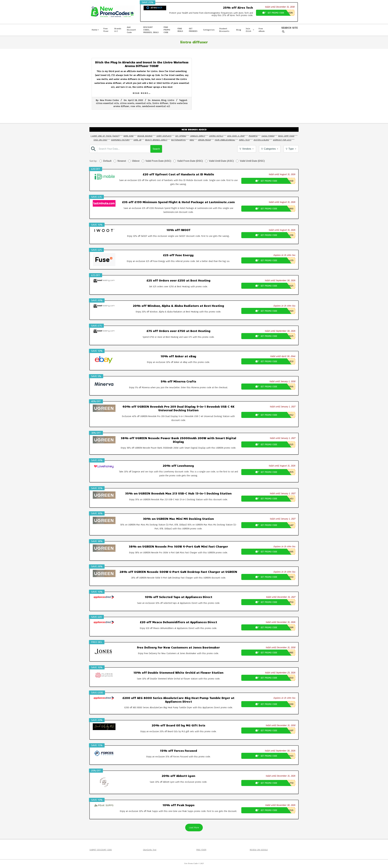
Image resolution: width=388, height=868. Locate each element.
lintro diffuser (160, 103)
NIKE (192, 139)
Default (107, 161)
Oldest (135, 161)
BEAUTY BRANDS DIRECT (156, 139)
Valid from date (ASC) (158, 161)
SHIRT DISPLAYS (163, 135)
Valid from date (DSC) (190, 161)
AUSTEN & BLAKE (261, 139)
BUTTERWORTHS (178, 139)
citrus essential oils (107, 103)
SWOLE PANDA (267, 135)
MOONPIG (253, 135)
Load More (194, 827)
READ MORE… (142, 93)
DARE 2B (137, 139)
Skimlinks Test (149, 849)
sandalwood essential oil (156, 106)
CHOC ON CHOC (100, 139)
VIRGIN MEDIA (204, 139)
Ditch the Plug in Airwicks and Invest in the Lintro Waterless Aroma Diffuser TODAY (141, 64)
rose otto (135, 106)
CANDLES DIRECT (197, 135)
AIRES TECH (244, 139)
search (156, 148)
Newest (121, 161)
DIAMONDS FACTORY (120, 139)
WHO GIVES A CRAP (236, 135)
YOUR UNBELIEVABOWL (225, 139)
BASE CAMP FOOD (286, 135)
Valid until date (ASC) (221, 161)
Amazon (156, 100)
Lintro (171, 100)
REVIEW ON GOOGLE (259, 849)
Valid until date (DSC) (252, 161)
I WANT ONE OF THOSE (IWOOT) (105, 135)
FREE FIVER (201, 849)
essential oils (143, 103)
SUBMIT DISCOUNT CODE (100, 849)
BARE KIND (129, 135)
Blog (163, 100)
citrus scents (127, 103)
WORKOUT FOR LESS (282, 139)
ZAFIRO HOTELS (216, 135)
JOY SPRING (180, 135)
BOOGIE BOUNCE (144, 135)
